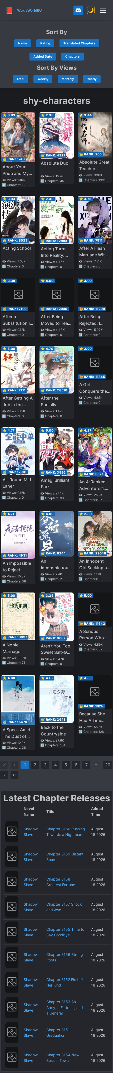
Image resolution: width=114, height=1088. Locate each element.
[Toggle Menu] (103, 10)
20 (107, 764)
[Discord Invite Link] (78, 10)
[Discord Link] (78, 10)
